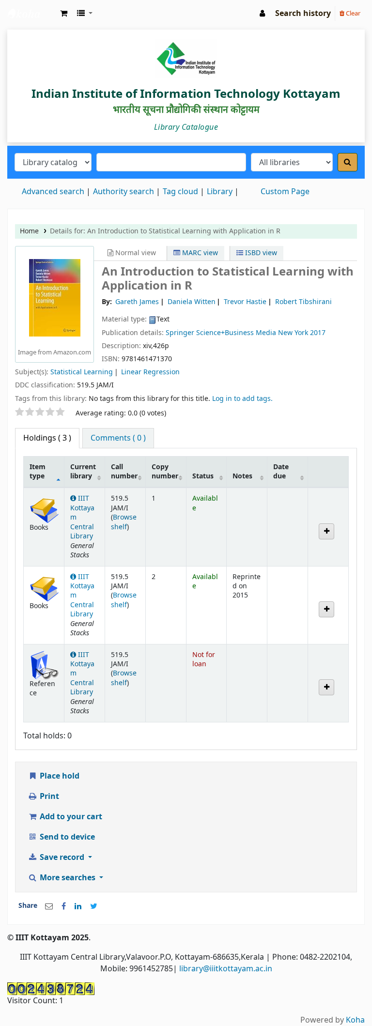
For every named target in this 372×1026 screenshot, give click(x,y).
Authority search (123, 192)
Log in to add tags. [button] (242, 399)
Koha (355, 1020)
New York (293, 333)
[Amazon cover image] (54, 298)
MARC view (199, 253)
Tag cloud (180, 192)
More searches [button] (67, 878)
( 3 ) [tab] (47, 438)
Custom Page (285, 192)
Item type (38, 471)
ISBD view (260, 253)
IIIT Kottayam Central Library (32, 13)
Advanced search (53, 192)
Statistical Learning (81, 372)
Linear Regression (150, 372)
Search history (303, 13)
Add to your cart (70, 817)
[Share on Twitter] (94, 906)
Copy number (165, 471)
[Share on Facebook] (63, 906)
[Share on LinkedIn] (78, 906)
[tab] (118, 438)
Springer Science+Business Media (222, 333)
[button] (63, 13)
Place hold (58, 776)
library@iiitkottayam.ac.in (225, 969)
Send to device (66, 837)
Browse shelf (124, 522)
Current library (83, 471)
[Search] (347, 162)
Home (29, 231)
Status (203, 476)
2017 (318, 333)
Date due (281, 471)
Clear (352, 13)
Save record (62, 857)
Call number (124, 471)
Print (48, 796)
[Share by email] (49, 906)
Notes (242, 476)
